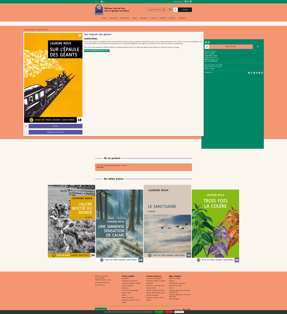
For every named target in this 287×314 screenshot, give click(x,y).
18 (216, 57)
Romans (211, 53)
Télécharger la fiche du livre (55, 132)
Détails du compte (174, 278)
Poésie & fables (126, 293)
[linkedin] (191, 1)
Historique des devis (175, 285)
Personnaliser (179, 312)
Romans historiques (128, 297)
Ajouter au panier (231, 46)
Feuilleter (55, 126)
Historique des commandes (177, 283)
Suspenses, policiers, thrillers (131, 300)
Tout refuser (169, 312)
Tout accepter (159, 312)
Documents (125, 288)
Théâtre (124, 302)
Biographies (125, 278)
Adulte (213, 52)
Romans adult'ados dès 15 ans (155, 293)
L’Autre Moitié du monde (70, 217)
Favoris (171, 288)
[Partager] (249, 73)
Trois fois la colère (214, 221)
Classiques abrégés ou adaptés (131, 283)
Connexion (185, 9)
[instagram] (188, 1)
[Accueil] (99, 9)
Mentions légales (174, 299)
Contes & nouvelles (127, 285)
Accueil (26, 29)
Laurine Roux (90, 38)
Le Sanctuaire (166, 217)
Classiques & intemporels (129, 281)
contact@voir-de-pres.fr (102, 282)
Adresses (171, 281)
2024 (220, 65)
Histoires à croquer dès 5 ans (155, 285)
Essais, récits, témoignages (130, 290)
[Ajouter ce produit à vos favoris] (258, 47)
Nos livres (31, 29)
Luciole (215, 55)
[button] (80, 35)
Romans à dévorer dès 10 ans (155, 290)
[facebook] (185, 1)
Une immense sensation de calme (118, 221)
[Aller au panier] (170, 9)
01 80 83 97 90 (100, 285)
